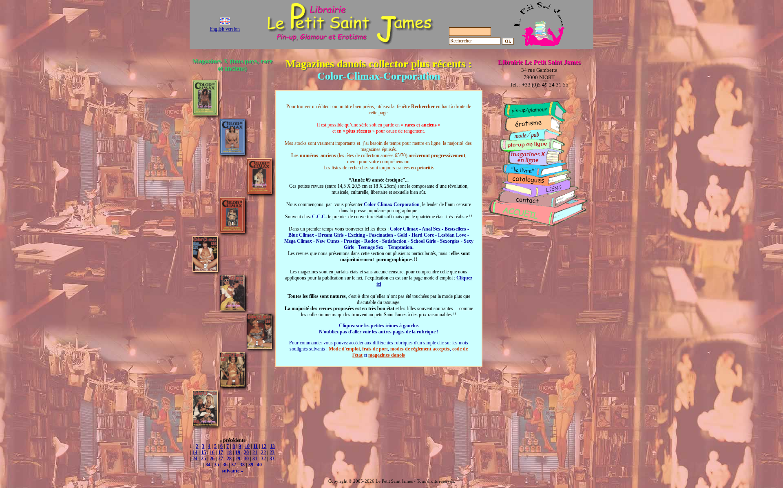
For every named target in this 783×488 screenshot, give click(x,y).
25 (203, 458)
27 (220, 458)
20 (246, 452)
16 (212, 452)
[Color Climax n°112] (205, 113)
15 (203, 452)
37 (233, 465)
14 (194, 452)
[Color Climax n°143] (205, 424)
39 (250, 465)
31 (254, 458)
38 (242, 465)
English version (225, 29)
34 (208, 465)
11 (255, 446)
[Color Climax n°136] (205, 269)
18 (229, 452)
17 (220, 452)
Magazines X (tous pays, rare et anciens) (232, 65)
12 (263, 446)
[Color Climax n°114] (259, 192)
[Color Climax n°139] (259, 346)
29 (237, 458)
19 (237, 452)
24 (194, 458)
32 (263, 458)
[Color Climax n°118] (232, 230)
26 (212, 458)
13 (272, 446)
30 (246, 458)
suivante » (232, 471)
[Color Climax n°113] (232, 152)
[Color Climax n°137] (232, 308)
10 (247, 446)
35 (216, 465)
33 (272, 458)
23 (272, 452)
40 (259, 465)
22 (263, 452)
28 (229, 458)
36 (225, 465)
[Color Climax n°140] (232, 385)
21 (254, 452)
